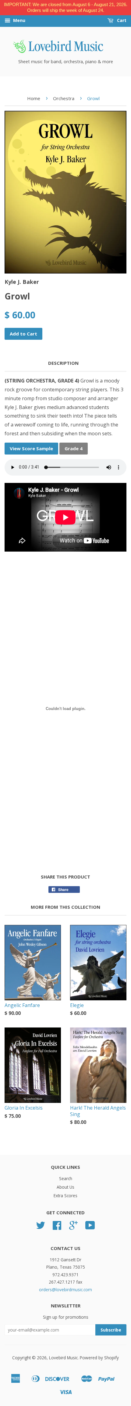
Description (63, 363)
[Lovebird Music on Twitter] (40, 1227)
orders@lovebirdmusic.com (65, 1289)
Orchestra (63, 98)
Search (65, 1178)
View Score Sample (31, 448)
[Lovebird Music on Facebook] (57, 1227)
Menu (18, 20)
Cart (121, 20)
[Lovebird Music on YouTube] (90, 1227)
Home (33, 98)
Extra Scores (65, 1195)
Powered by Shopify (99, 1358)
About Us (65, 1187)
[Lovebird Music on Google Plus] (73, 1227)
